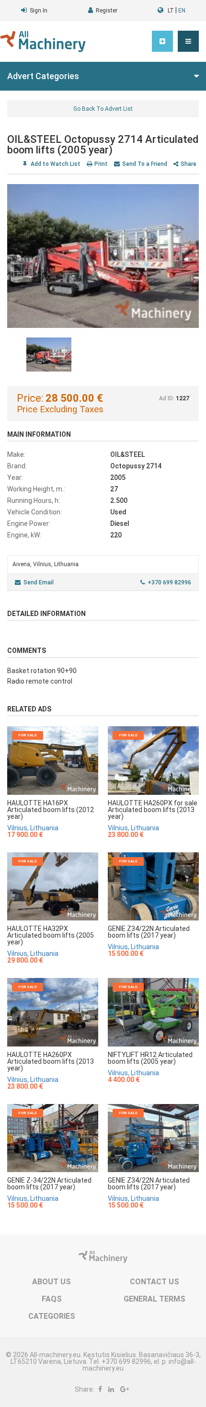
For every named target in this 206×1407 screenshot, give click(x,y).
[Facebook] (100, 1389)
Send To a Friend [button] (144, 164)
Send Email (38, 582)
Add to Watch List (54, 164)
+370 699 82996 (169, 582)
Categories (51, 1316)
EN (181, 10)
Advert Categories (43, 76)
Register (106, 10)
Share (188, 164)
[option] (103, 256)
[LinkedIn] (111, 1389)
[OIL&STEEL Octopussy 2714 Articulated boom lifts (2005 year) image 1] (103, 256)
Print (101, 164)
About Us (51, 1281)
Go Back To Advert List (103, 108)
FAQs (52, 1298)
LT (171, 10)
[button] (188, 41)
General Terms (154, 1298)
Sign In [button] (38, 10)
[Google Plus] (124, 1389)
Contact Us (154, 1281)
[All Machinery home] (43, 41)
